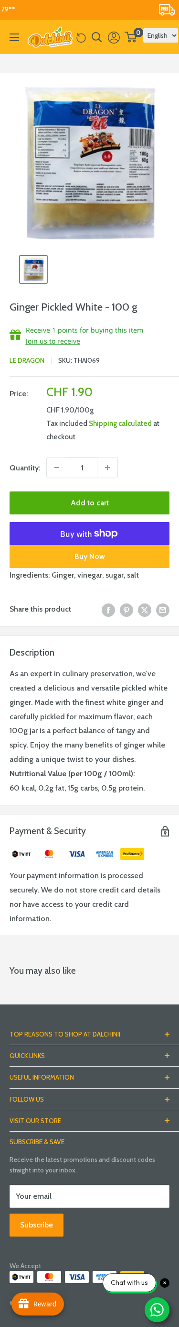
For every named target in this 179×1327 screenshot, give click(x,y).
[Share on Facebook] (108, 609)
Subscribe (36, 1224)
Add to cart (90, 502)
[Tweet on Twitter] (144, 609)
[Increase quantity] (107, 467)
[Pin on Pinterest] (126, 609)
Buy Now (89, 556)
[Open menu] (14, 37)
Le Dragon (27, 360)
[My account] (114, 37)
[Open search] (97, 37)
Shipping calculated (120, 423)
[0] (131, 37)
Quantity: (25, 467)
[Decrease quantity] (57, 467)
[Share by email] (162, 609)
